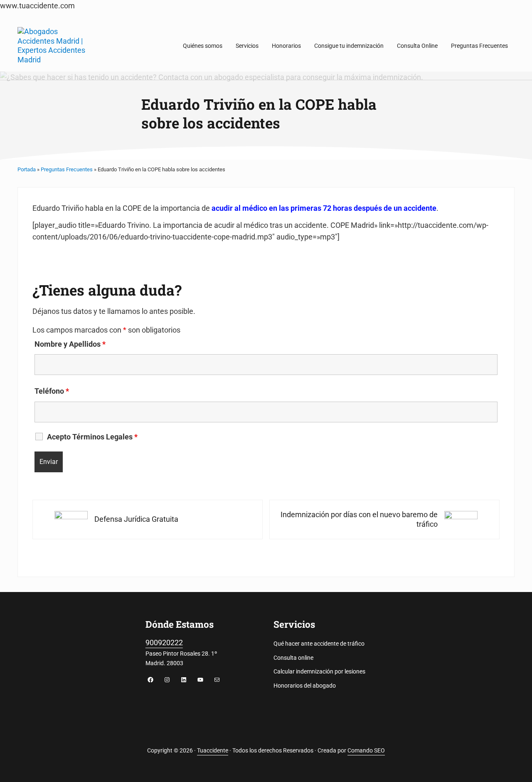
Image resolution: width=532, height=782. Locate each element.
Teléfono (51, 391)
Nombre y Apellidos (70, 344)
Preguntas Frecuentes (67, 169)
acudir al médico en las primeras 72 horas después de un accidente (324, 208)
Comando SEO (366, 750)
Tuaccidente (212, 750)
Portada (26, 169)
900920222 (164, 642)
